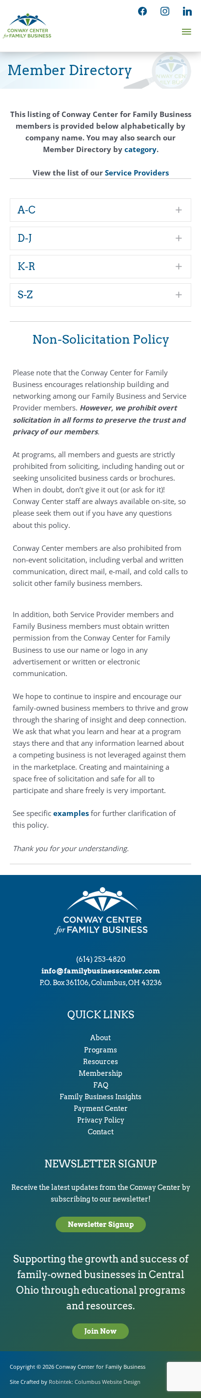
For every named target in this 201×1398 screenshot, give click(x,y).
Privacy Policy (100, 1120)
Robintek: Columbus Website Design (95, 1381)
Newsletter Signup (101, 1224)
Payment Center (101, 1108)
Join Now (100, 1331)
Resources (100, 1062)
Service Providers (137, 172)
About (100, 1038)
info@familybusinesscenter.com (100, 971)
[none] (179, 210)
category (140, 149)
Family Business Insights (100, 1097)
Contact (101, 1132)
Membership (100, 1073)
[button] (100, 210)
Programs (100, 1050)
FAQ (100, 1085)
